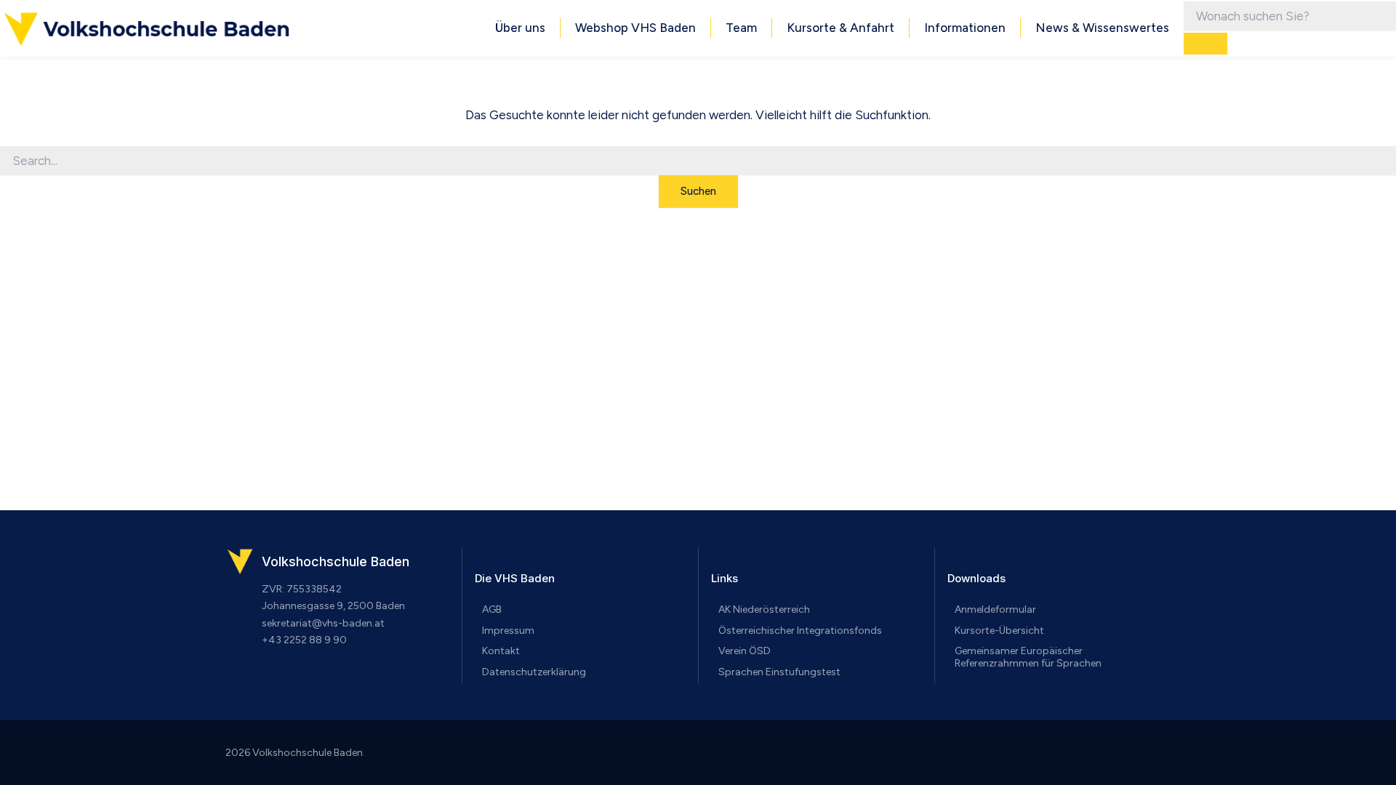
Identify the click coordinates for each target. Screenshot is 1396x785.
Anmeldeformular (995, 609)
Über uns (520, 27)
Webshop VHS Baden (635, 27)
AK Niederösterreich (764, 609)
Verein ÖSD (744, 651)
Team (741, 27)
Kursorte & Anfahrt (840, 27)
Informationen (965, 27)
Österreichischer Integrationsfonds (800, 630)
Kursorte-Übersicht (999, 630)
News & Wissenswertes (1102, 27)
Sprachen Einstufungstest (779, 672)
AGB (492, 609)
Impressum (508, 630)
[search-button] (1205, 44)
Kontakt (501, 651)
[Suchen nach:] (698, 161)
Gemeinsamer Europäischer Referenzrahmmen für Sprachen (1028, 657)
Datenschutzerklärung (534, 672)
